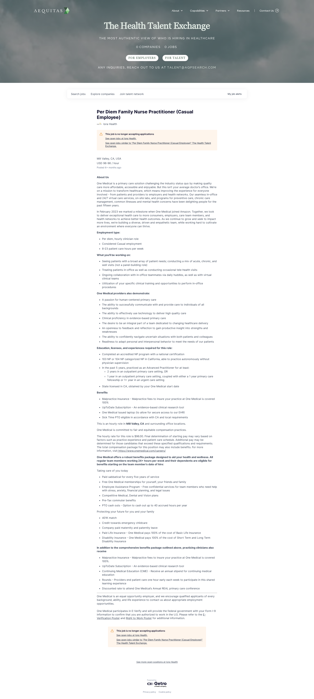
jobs (78, 94)
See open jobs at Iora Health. (120, 138)
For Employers (142, 58)
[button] (177, 10)
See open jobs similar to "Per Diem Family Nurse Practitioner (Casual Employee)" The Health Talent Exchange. (158, 145)
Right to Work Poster (139, 618)
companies (102, 94)
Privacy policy (149, 692)
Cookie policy (165, 692)
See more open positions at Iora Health (157, 662)
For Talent (175, 58)
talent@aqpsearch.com (191, 67)
